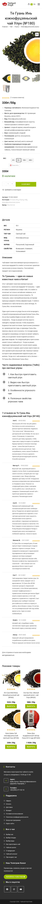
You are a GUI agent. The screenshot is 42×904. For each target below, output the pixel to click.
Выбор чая (9, 834)
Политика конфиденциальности (17, 817)
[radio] (13, 160)
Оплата (8, 804)
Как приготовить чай (13, 844)
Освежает (28, 248)
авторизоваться (8, 655)
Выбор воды (10, 841)
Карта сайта (10, 823)
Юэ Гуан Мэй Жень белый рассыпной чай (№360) (11, 695)
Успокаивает (21, 251)
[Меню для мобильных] (38, 4)
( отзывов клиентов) (17, 97)
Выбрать (11, 706)
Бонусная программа (13, 820)
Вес (4, 158)
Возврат (9, 810)
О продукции (10, 851)
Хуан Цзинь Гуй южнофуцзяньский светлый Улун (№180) (11, 735)
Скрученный (29, 244)
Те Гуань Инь (14, 200)
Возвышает (20, 248)
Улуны (17, 27)
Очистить (15, 165)
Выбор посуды (11, 837)
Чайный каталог (11, 854)
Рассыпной (20, 244)
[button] (37, 34)
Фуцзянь (19, 230)
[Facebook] (7, 889)
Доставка (9, 807)
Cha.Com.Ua (11, 205)
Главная (5, 27)
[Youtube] (21, 889)
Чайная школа (11, 847)
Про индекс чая (11, 857)
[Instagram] (14, 889)
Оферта (8, 801)
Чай (11, 27)
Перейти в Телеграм (15, 877)
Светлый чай (20, 234)
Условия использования (14, 814)
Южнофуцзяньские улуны (30, 27)
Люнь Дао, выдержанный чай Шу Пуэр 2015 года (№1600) (31, 735)
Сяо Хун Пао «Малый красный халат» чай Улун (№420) (31, 695)
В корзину (26, 184)
